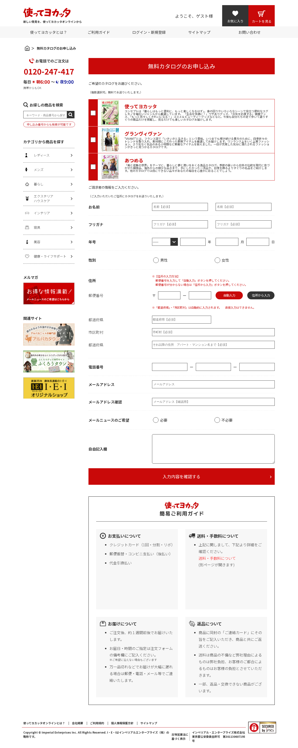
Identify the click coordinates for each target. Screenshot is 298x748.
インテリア (42, 213)
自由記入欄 (97, 449)
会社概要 (77, 723)
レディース (42, 155)
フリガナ (95, 224)
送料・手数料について (217, 558)
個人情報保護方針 (122, 723)
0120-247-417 (49, 71)
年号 (92, 242)
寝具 (37, 227)
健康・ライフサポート (50, 256)
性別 (92, 260)
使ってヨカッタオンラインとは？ (44, 723)
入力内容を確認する (181, 476)
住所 (92, 280)
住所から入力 (261, 295)
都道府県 (95, 319)
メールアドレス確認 (105, 402)
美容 (37, 241)
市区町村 (95, 332)
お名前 (94, 207)
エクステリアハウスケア (43, 198)
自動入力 (229, 295)
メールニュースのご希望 (108, 420)
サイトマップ (148, 723)
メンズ (39, 169)
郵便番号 (95, 295)
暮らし (39, 184)
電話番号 (95, 367)
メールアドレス (101, 384)
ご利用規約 (97, 723)
